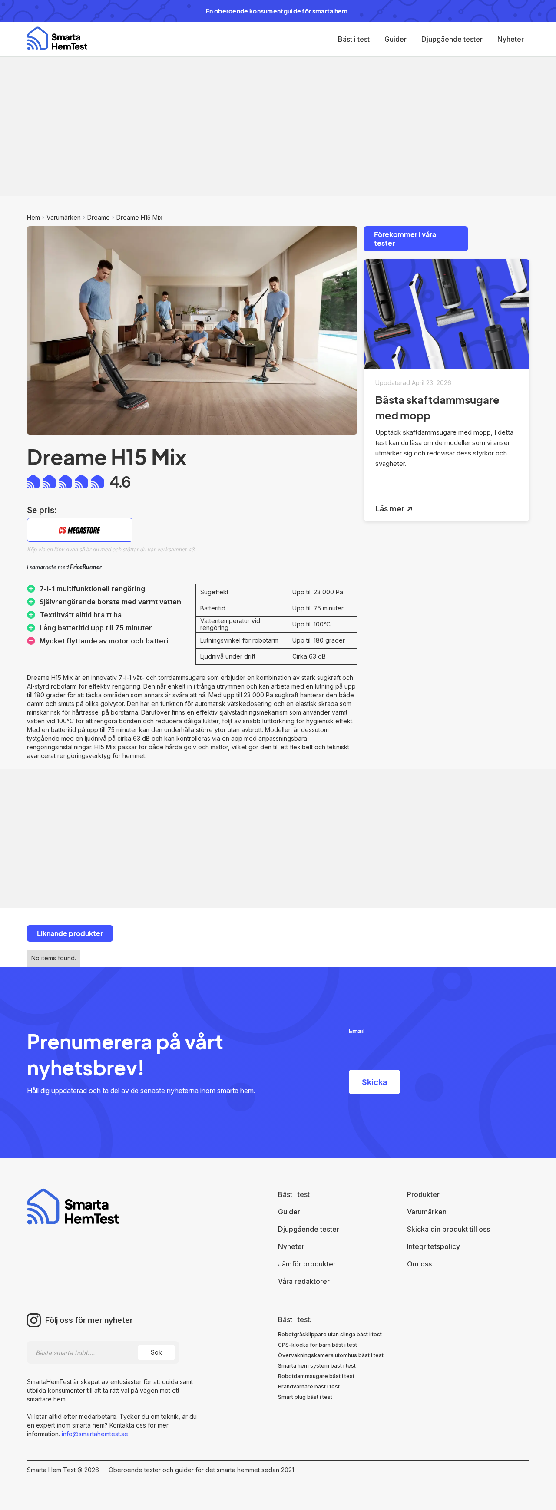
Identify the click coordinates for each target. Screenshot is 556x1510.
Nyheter (510, 39)
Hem (33, 217)
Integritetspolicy (433, 1246)
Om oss (419, 1263)
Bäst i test (354, 39)
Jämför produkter (307, 1263)
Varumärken (63, 217)
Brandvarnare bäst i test (309, 1386)
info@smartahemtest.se (94, 1433)
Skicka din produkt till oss (448, 1229)
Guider (395, 39)
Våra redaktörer (304, 1281)
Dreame (98, 217)
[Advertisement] (278, 126)
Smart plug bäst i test (305, 1397)
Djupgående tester (452, 39)
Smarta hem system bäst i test (317, 1365)
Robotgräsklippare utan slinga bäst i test (330, 1334)
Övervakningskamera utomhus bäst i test (331, 1355)
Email (357, 1031)
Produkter (423, 1194)
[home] (57, 38)
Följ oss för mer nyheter (89, 1320)
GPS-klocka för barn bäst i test (317, 1345)
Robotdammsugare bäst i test (316, 1376)
